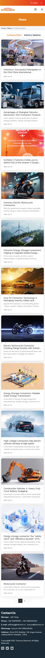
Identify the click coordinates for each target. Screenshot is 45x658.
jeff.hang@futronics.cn (17, 625)
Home (3, 28)
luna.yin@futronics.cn (35, 625)
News (9, 28)
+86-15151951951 (14, 621)
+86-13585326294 (29, 621)
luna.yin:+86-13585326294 (22, 628)
